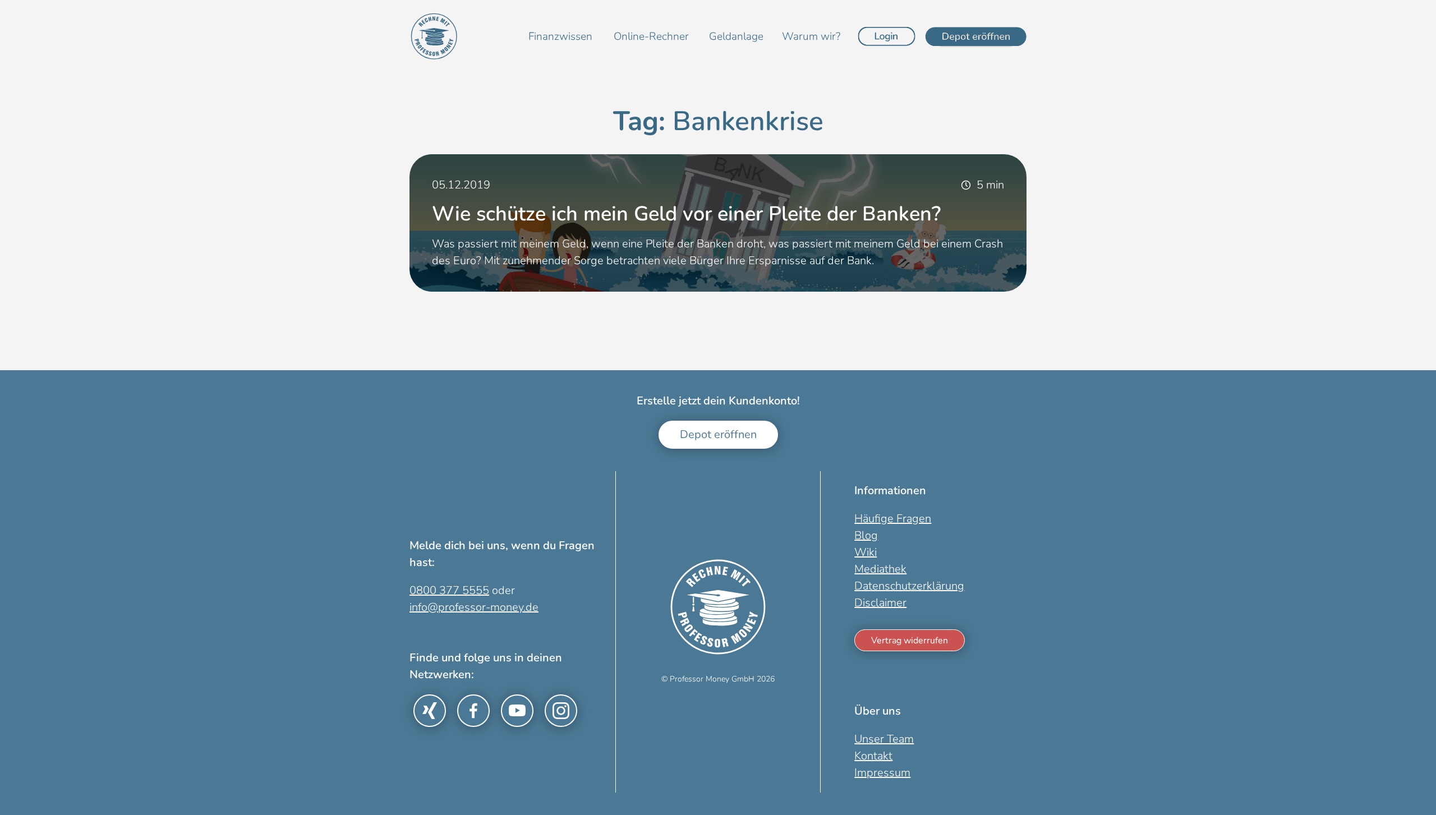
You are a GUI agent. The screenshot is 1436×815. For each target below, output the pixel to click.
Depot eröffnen (718, 434)
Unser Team (884, 739)
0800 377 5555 (449, 590)
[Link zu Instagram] (561, 710)
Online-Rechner (651, 36)
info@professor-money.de (473, 607)
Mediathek (880, 569)
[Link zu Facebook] (473, 710)
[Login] (887, 36)
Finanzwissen (560, 36)
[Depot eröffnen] (976, 36)
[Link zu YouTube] (517, 710)
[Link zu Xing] (429, 710)
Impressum (882, 772)
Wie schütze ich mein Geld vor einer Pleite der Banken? (686, 214)
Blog (866, 535)
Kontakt (873, 755)
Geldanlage (736, 36)
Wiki (865, 552)
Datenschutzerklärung (909, 585)
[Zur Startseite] (434, 36)
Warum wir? (811, 36)
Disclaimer (880, 602)
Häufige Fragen (892, 518)
